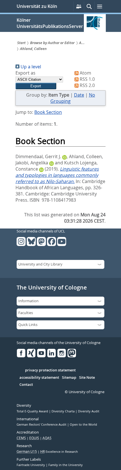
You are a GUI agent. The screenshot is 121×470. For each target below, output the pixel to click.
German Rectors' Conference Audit (42, 425)
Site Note (87, 377)
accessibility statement (39, 377)
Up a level (30, 67)
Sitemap (69, 377)
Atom (85, 73)
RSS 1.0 (87, 79)
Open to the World (83, 425)
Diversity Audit (88, 411)
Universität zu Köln (37, 6)
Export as (25, 73)
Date (79, 95)
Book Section (48, 112)
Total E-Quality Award (33, 411)
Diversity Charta (63, 411)
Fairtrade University (31, 465)
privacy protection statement (50, 370)
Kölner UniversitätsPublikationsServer (50, 23)
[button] (35, 86)
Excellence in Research (59, 452)
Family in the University (65, 465)
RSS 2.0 (87, 85)
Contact (26, 384)
